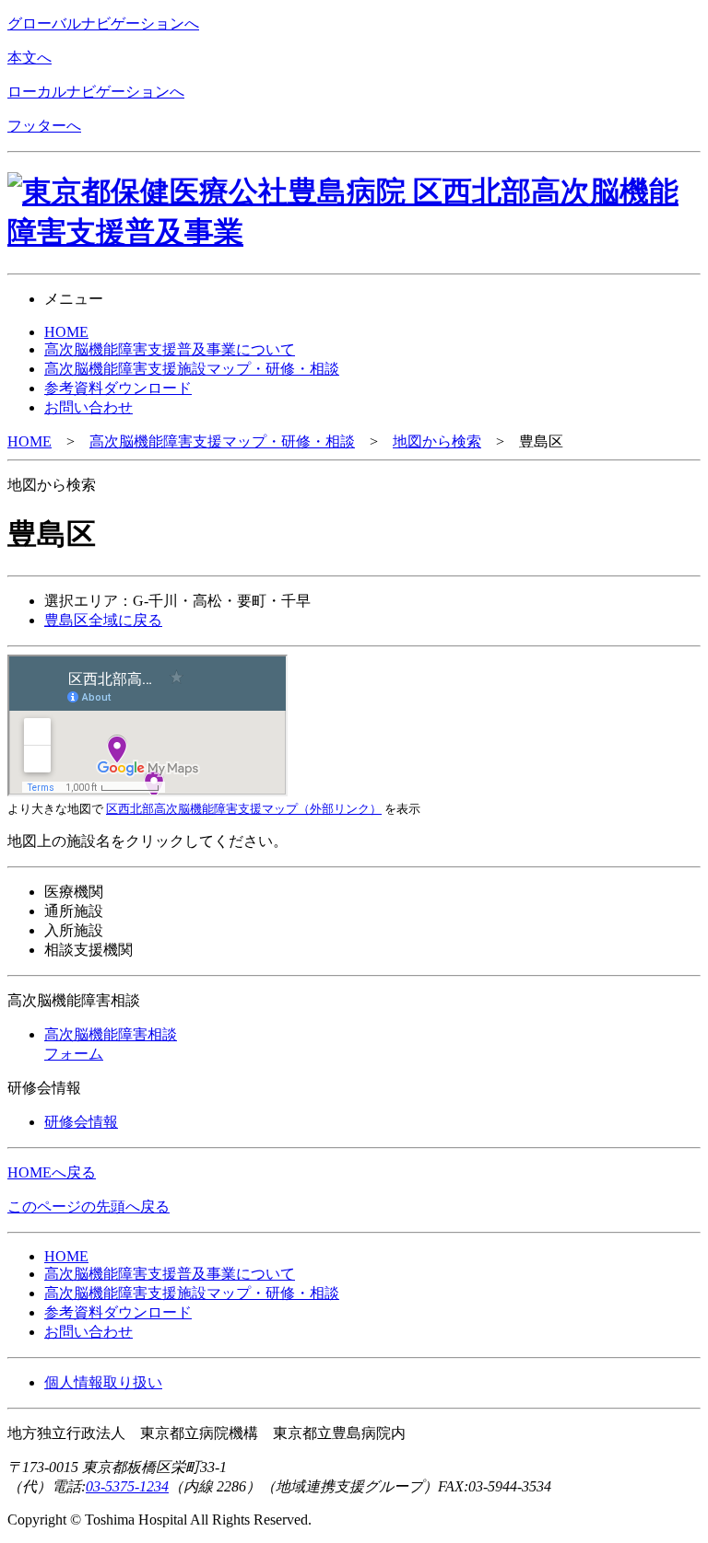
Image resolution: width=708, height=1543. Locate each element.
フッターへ (44, 125)
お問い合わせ (88, 1332)
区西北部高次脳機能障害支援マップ (244, 809)
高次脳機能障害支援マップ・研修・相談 (222, 441)
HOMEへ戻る (51, 1172)
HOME (29, 441)
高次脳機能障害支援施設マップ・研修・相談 (191, 1293)
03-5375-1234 (127, 1486)
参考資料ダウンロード (118, 1312)
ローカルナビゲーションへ (95, 91)
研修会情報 (81, 1122)
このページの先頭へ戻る (88, 1206)
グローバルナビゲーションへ (103, 23)
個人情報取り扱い (103, 1382)
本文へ (29, 57)
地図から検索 (437, 441)
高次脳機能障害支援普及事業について (169, 1274)
